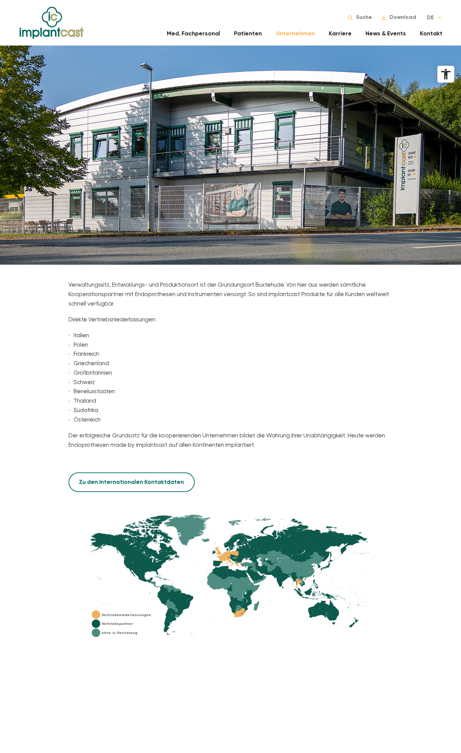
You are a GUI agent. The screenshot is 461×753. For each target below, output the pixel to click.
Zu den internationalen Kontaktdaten (131, 482)
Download (402, 17)
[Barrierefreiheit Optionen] (445, 74)
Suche (364, 17)
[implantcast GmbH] (51, 23)
